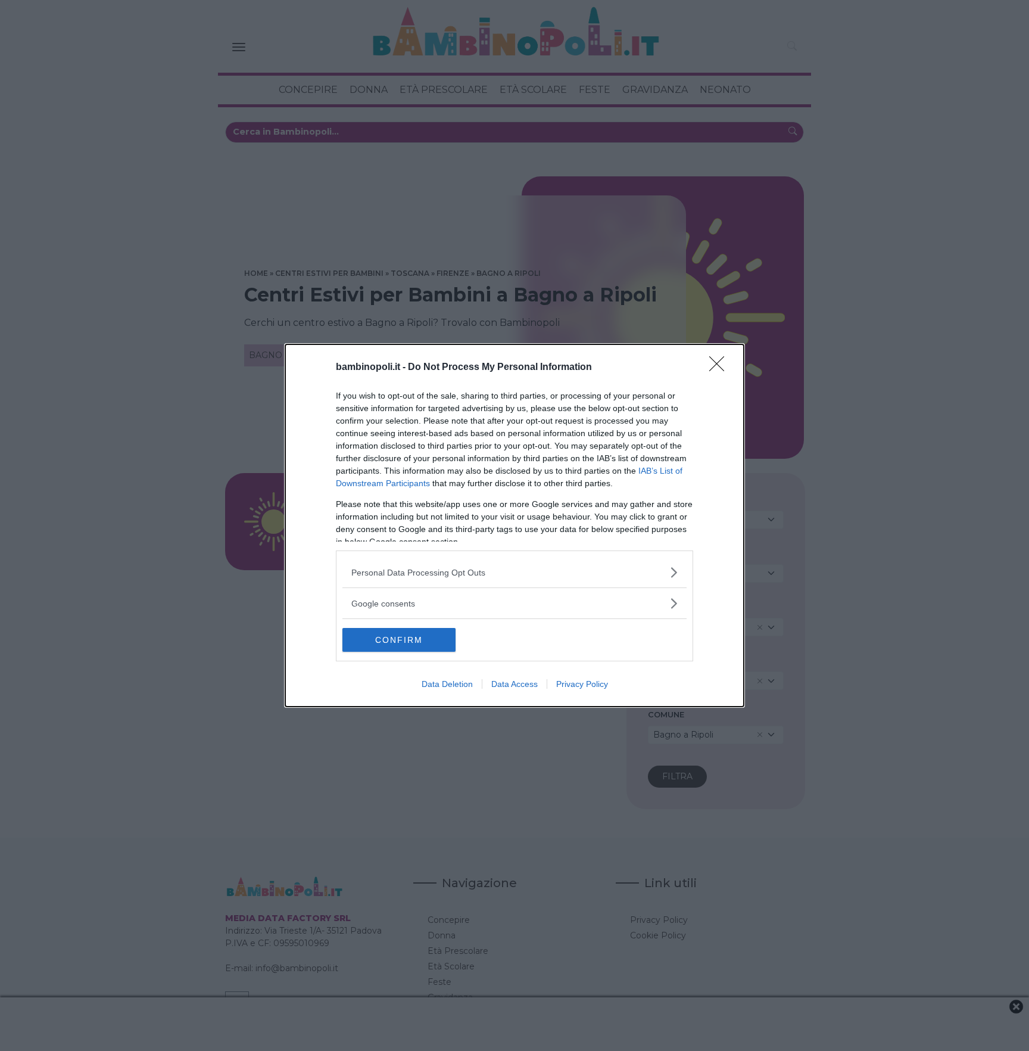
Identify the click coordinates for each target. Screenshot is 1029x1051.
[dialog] (514, 525)
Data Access (514, 684)
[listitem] (514, 572)
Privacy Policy (582, 684)
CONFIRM (399, 640)
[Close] (720, 367)
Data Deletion (447, 684)
